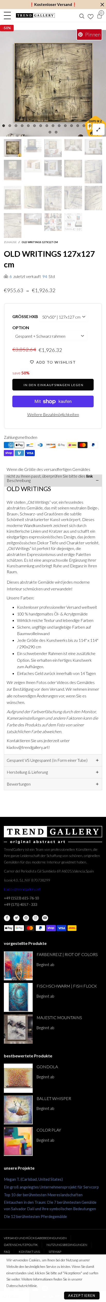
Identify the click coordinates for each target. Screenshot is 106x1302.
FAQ (7, 1252)
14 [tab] (84, 125)
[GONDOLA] (18, 1078)
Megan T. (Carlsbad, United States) (33, 1179)
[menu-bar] (8, 15)
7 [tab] (40, 125)
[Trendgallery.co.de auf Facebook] (7, 918)
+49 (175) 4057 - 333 (20, 904)
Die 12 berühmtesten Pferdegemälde (35, 1216)
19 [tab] (56, 132)
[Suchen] (81, 15)
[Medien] (98, 129)
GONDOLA (47, 1066)
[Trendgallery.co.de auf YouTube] (45, 918)
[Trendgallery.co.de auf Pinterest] (26, 918)
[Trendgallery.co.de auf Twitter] (16, 918)
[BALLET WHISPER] (18, 1109)
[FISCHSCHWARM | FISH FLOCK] (18, 997)
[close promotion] (102, 4)
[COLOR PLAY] (18, 1141)
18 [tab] (50, 132)
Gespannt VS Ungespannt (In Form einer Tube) (47, 760)
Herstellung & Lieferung (27, 772)
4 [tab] (22, 125)
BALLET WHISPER (54, 1098)
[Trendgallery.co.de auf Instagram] (35, 918)
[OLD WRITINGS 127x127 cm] (53, 83)
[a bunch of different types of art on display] (73, 222)
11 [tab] (65, 125)
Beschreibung (19, 480)
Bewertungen (19, 783)
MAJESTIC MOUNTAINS (59, 1017)
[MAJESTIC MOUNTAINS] (18, 1028)
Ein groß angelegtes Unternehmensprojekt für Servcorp (51, 1187)
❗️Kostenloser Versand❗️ (53, 4)
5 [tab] (28, 125)
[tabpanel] (53, 83)
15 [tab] (90, 125)
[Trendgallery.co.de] (35, 15)
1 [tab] (3, 125)
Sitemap (55, 1252)
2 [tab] (9, 125)
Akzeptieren (81, 1295)
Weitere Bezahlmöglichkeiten (53, 414)
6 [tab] (34, 125)
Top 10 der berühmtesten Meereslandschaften (43, 1194)
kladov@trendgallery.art (22, 889)
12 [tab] (71, 125)
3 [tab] (16, 125)
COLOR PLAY (49, 1129)
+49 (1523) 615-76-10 (21, 898)
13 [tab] (77, 125)
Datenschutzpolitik (21, 1245)
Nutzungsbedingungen (67, 1245)
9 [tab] (53, 125)
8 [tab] (47, 125)
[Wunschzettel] (90, 15)
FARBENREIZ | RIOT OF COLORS (67, 954)
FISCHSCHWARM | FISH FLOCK (67, 985)
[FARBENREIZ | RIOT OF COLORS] (18, 965)
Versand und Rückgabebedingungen (35, 1238)
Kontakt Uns (29, 1252)
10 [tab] (59, 125)
